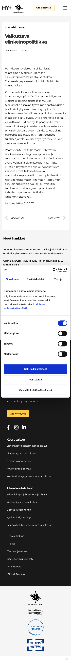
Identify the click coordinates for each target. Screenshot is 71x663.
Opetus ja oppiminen (19, 461)
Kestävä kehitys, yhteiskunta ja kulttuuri (30, 476)
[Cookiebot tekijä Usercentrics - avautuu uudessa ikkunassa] (52, 270)
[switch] (62, 333)
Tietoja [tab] (58, 279)
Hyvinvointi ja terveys (19, 468)
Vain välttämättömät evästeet (35, 390)
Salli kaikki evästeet (35, 368)
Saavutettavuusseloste (20, 558)
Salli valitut (35, 379)
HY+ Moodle (14, 566)
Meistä (11, 543)
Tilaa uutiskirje (15, 536)
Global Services (16, 574)
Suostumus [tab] (12, 279)
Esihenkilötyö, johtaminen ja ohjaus (27, 445)
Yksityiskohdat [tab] (35, 279)
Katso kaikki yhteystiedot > (22, 401)
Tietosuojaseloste (17, 551)
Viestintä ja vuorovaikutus (22, 453)
